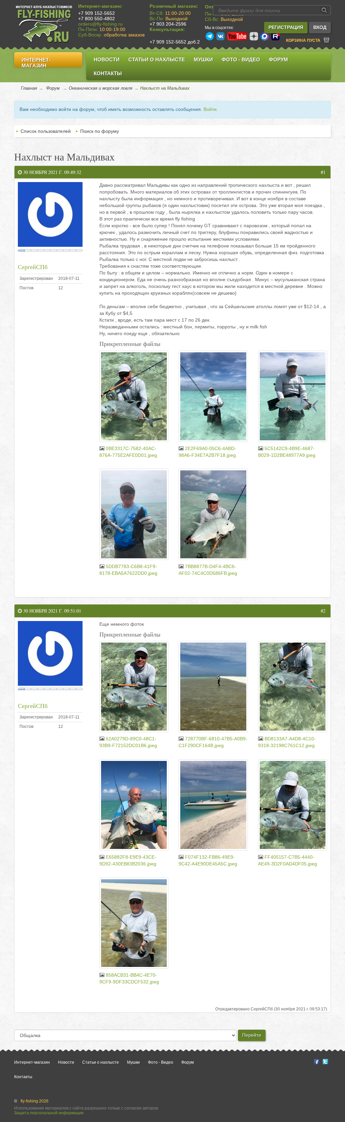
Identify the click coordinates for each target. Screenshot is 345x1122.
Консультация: (167, 29)
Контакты (108, 73)
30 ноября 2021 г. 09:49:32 (51, 172)
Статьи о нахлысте (156, 59)
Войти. (210, 109)
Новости (107, 59)
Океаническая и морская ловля (100, 88)
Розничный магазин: (174, 6)
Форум (278, 59)
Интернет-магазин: (100, 6)
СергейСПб (33, 267)
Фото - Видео (241, 59)
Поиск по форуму (99, 131)
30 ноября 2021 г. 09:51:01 (51, 610)
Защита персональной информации (49, 1113)
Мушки (203, 59)
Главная (29, 88)
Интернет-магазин (36, 62)
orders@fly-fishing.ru (100, 24)
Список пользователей (46, 131)
